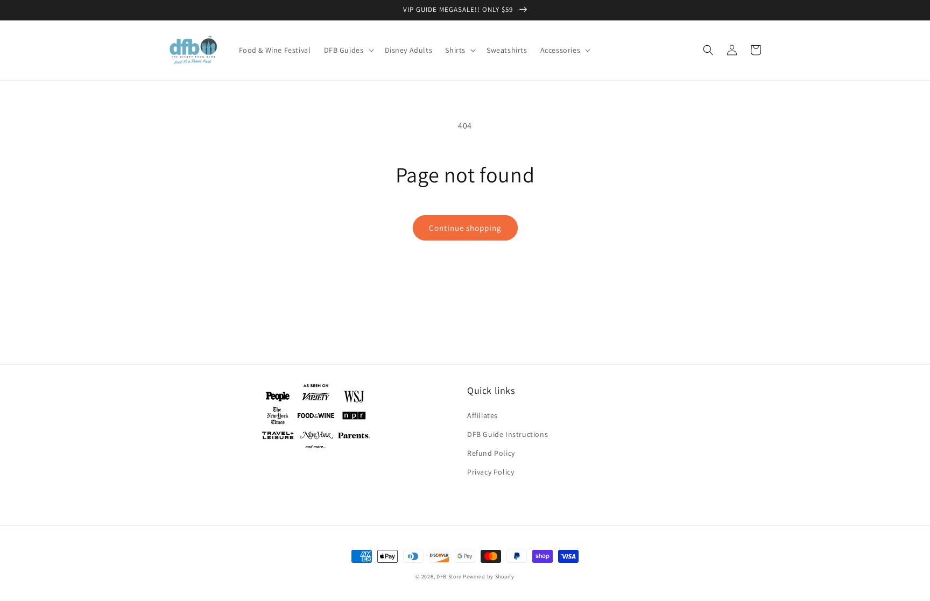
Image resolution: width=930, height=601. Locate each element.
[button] (348, 50)
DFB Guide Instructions (507, 434)
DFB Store (448, 576)
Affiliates (482, 415)
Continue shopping (465, 228)
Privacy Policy (490, 472)
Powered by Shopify (489, 576)
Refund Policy (491, 453)
